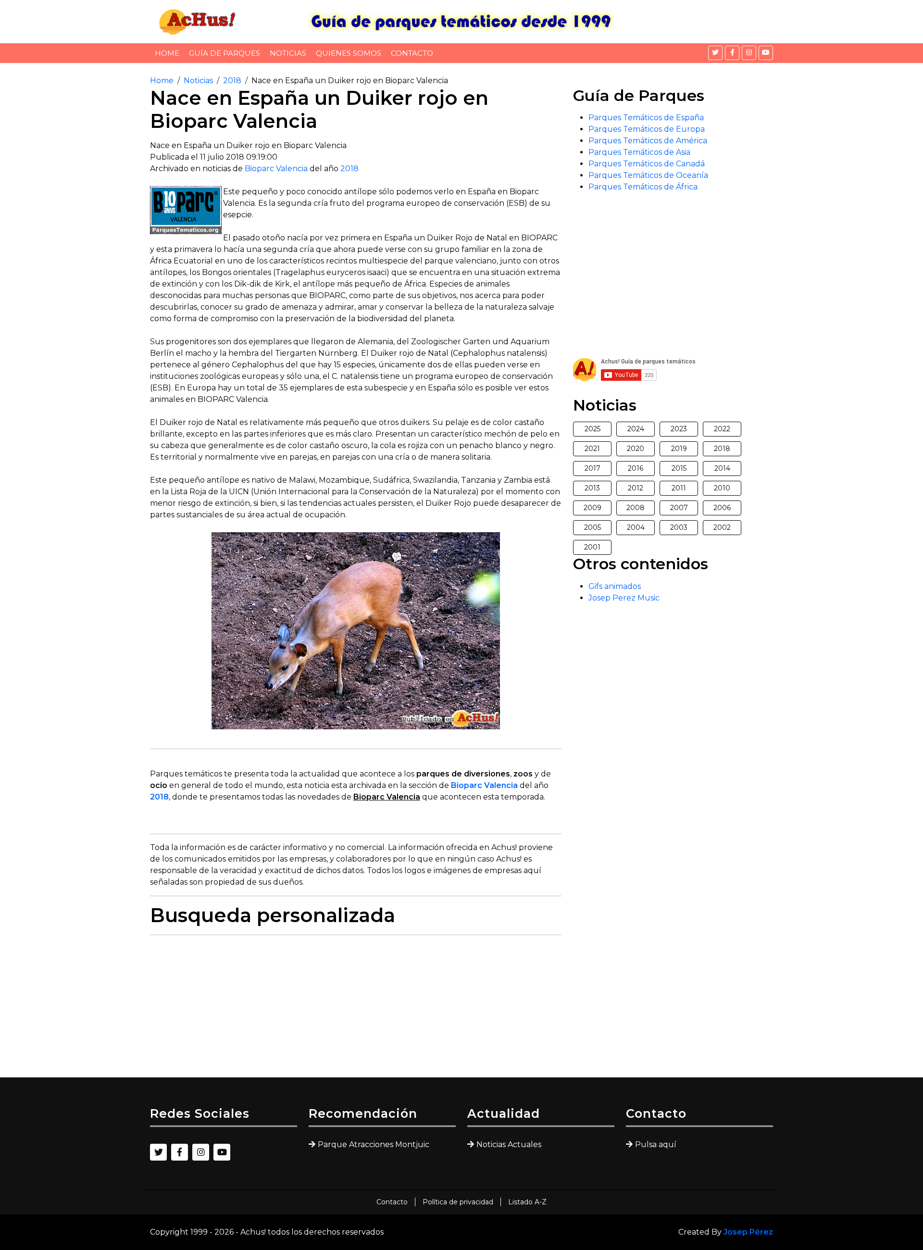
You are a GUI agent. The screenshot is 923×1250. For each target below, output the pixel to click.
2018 (232, 80)
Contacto (412, 53)
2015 (679, 468)
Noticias (288, 53)
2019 (679, 448)
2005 (592, 527)
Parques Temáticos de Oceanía (648, 175)
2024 (635, 429)
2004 (636, 527)
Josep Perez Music (624, 597)
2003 (678, 527)
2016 (635, 468)
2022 (722, 429)
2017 (592, 468)
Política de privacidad (458, 1202)
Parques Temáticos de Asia (639, 152)
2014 (722, 468)
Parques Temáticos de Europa (646, 129)
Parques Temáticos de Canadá (646, 163)
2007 (679, 507)
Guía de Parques (224, 53)
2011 (679, 488)
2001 (592, 547)
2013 (592, 488)
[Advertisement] (355, 1010)
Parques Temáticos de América (647, 140)
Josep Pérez (748, 1232)
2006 (722, 507)
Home (167, 53)
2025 (592, 429)
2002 (722, 527)
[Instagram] (749, 53)
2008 (635, 507)
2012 (635, 488)
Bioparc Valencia (276, 168)
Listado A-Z (527, 1202)
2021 (592, 448)
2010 (722, 488)
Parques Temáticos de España (646, 117)
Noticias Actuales (508, 1144)
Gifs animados (614, 586)
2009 (592, 507)
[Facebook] (732, 53)
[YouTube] (766, 53)
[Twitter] (715, 53)
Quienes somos (348, 53)
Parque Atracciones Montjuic (373, 1144)
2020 (635, 448)
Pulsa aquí (655, 1144)
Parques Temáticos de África (643, 186)
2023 (679, 429)
